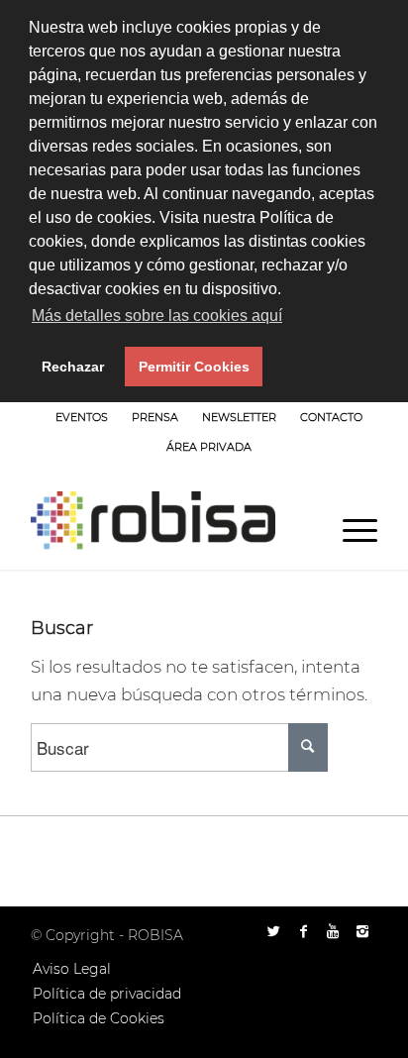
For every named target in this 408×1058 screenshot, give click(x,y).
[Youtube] (333, 931)
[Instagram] (362, 931)
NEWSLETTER (239, 417)
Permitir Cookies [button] (194, 366)
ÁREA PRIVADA (209, 447)
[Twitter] (273, 931)
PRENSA (155, 417)
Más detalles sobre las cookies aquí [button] (157, 315)
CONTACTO (331, 417)
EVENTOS (81, 417)
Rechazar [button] (73, 366)
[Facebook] (303, 931)
